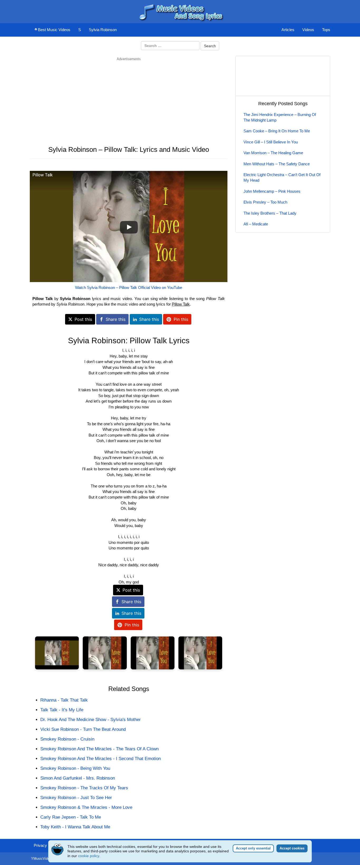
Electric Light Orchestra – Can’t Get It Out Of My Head (282, 177)
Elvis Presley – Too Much (265, 202)
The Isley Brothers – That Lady (270, 213)
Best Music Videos (54, 29)
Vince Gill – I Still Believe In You (271, 142)
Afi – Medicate (256, 224)
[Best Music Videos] (180, 11)
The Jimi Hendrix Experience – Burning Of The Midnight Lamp (280, 117)
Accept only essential (253, 848)
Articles (287, 29)
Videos (308, 29)
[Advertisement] (128, 98)
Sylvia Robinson (103, 29)
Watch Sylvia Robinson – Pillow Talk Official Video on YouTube (128, 287)
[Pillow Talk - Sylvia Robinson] (57, 652)
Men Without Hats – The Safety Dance (277, 164)
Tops (326, 29)
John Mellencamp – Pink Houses (272, 191)
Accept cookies (292, 848)
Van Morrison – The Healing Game (273, 153)
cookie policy (88, 856)
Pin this (181, 319)
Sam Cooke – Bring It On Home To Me (277, 131)
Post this (83, 319)
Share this (115, 319)
